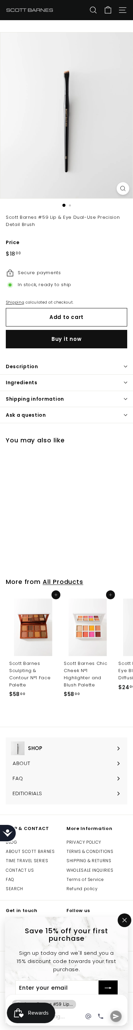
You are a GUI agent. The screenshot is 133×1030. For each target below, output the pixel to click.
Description (22, 366)
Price (12, 242)
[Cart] (108, 10)
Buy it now (66, 339)
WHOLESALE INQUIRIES (89, 870)
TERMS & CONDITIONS (90, 851)
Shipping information (35, 399)
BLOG (11, 842)
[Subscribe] (108, 988)
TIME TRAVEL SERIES (27, 861)
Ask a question (26, 415)
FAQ (10, 879)
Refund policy (82, 889)
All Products (63, 581)
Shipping (15, 302)
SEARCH (14, 889)
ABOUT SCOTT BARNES (30, 851)
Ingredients (22, 382)
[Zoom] (123, 188)
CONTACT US (20, 870)
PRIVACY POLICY (83, 842)
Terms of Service (85, 879)
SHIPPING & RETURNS (89, 861)
